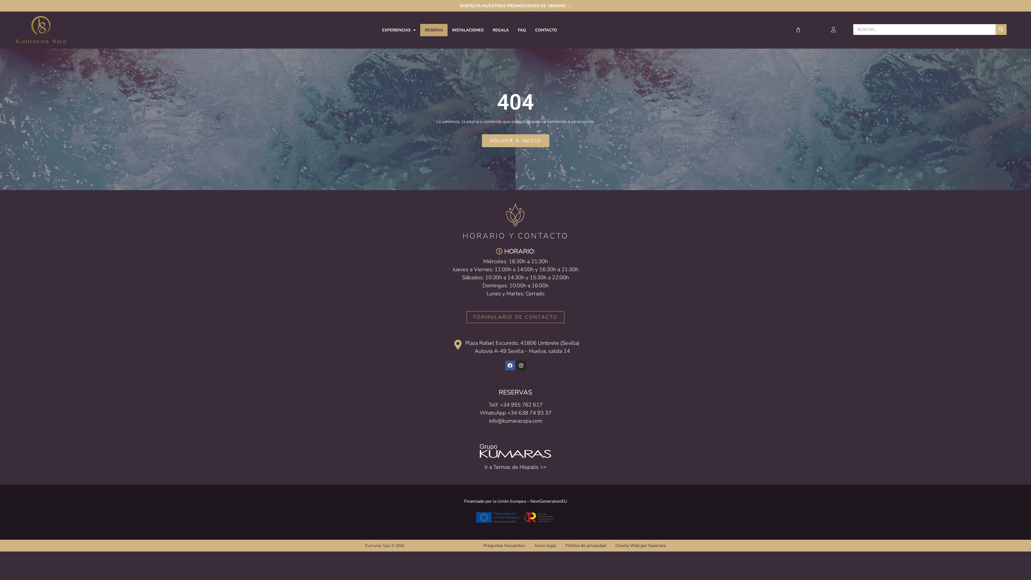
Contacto (546, 30)
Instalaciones (468, 30)
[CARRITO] (798, 29)
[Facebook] (510, 365)
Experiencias (396, 30)
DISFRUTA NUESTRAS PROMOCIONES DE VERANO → (515, 6)
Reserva (434, 30)
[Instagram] (521, 365)
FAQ (522, 30)
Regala (501, 30)
